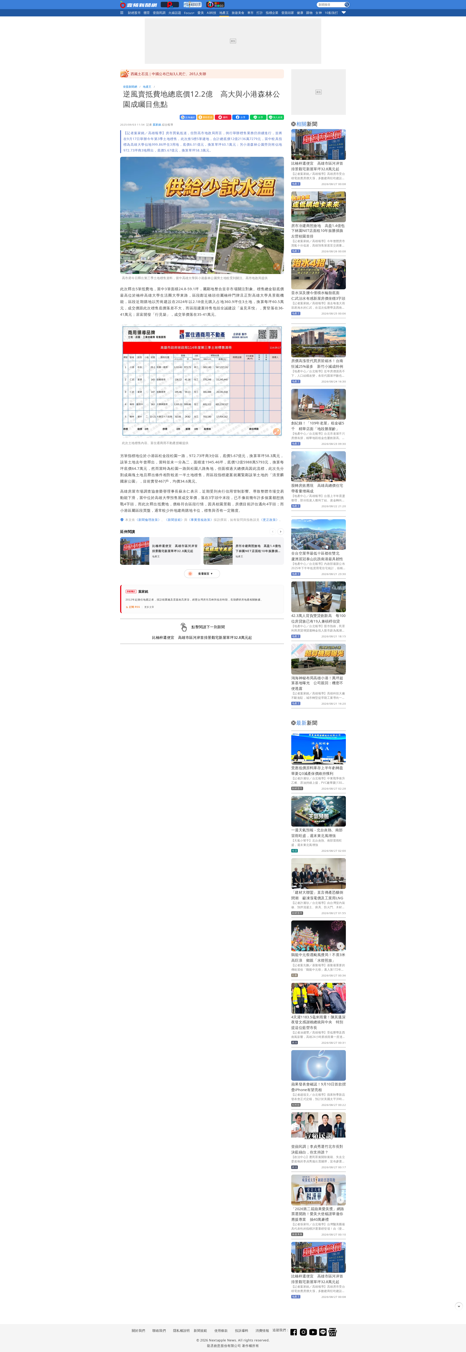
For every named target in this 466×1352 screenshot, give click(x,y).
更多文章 (149, 607)
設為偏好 (187, 117)
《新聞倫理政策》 (148, 520)
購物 (309, 13)
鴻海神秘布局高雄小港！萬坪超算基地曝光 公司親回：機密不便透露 (317, 683)
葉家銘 (157, 124)
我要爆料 (222, 117)
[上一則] (272, 531)
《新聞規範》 (174, 520)
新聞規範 (200, 1330)
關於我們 (138, 1330)
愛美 (201, 13)
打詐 (259, 13)
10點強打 (331, 13)
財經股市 (134, 13)
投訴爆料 (241, 1330)
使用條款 (221, 1330)
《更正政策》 (269, 520)
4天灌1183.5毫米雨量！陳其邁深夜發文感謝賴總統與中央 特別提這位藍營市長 (318, 1022)
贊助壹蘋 (204, 117)
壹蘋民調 (159, 13)
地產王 (224, 13)
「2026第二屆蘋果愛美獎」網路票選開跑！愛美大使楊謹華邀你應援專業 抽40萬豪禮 (317, 1214)
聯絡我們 (159, 1330)
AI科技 (211, 13)
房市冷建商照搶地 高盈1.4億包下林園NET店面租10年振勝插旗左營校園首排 (318, 231)
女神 (318, 13)
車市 (250, 13)
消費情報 (262, 1330)
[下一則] (280, 531)
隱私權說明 (180, 1330)
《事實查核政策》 (200, 520)
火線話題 (174, 13)
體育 (147, 13)
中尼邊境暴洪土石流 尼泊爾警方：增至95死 (166, 73)
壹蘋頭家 (287, 13)
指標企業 (272, 13)
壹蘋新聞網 (130, 86)
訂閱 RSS (134, 607)
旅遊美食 (238, 13)
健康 (300, 13)
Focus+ (189, 13)
